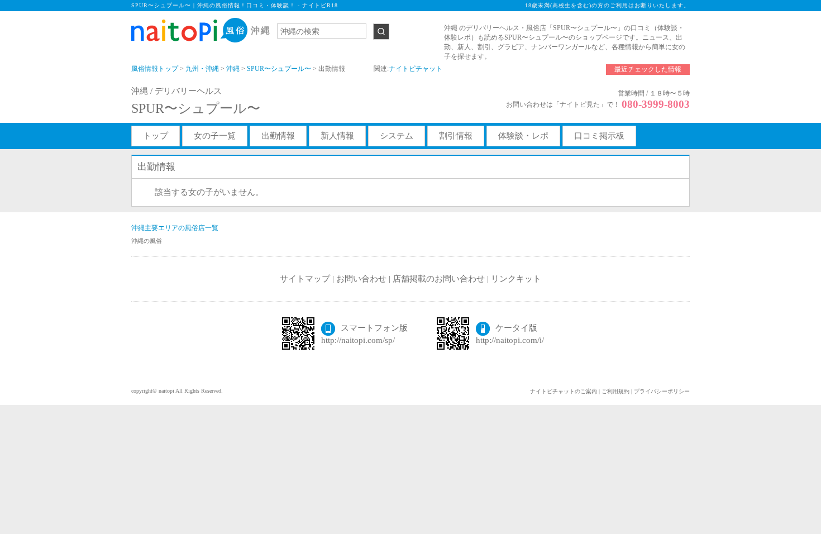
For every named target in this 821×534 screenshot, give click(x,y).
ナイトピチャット (415, 69)
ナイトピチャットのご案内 (563, 391)
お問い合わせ (361, 278)
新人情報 (337, 135)
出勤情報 (278, 135)
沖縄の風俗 (146, 240)
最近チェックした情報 (647, 69)
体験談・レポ (523, 135)
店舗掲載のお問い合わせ (439, 278)
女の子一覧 (215, 135)
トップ (155, 135)
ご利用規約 (615, 391)
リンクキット (516, 278)
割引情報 (455, 135)
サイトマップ (305, 278)
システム (396, 135)
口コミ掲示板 (599, 135)
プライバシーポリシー (662, 391)
